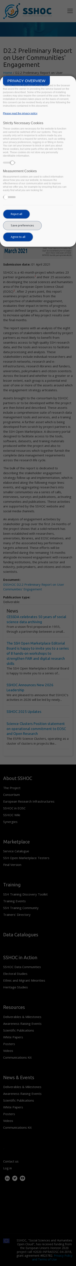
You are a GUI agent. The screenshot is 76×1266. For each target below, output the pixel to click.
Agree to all (18, 237)
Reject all (16, 214)
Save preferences (22, 225)
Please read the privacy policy (20, 113)
